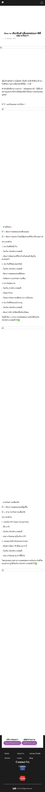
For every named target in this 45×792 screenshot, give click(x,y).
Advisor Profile (34, 753)
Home (7, 753)
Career (19, 758)
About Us (20, 753)
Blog (31, 758)
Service (7, 758)
